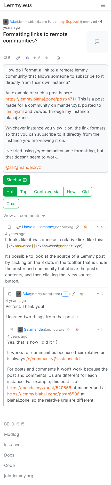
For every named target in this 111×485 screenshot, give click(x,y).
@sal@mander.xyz (23, 167)
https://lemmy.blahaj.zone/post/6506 (43, 393)
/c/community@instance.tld (53, 358)
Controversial (47, 191)
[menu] (103, 5)
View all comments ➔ (24, 215)
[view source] (58, 58)
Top (24, 191)
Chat (11, 203)
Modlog (11, 434)
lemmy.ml (14, 111)
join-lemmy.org (18, 475)
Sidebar (13, 179)
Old (85, 191)
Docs (9, 455)
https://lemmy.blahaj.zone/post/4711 (40, 99)
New (71, 191)
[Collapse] (9, 227)
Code (9, 465)
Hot (10, 191)
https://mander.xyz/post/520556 (39, 387)
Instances (13, 444)
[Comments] (97, 42)
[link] (18, 57)
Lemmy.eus (18, 5)
